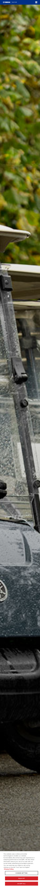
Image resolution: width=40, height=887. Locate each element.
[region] (20, 869)
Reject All (21, 878)
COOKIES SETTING (21, 873)
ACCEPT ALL (21, 883)
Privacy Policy (9, 869)
